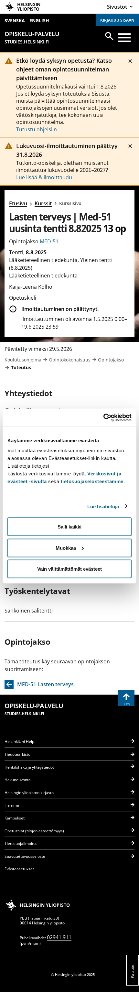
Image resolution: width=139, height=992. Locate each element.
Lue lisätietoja (103, 506)
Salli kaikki (69, 526)
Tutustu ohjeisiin (36, 129)
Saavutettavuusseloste (25, 856)
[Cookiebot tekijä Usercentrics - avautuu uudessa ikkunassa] (103, 418)
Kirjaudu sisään (117, 20)
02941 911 (59, 937)
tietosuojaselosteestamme (92, 481)
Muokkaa (66, 547)
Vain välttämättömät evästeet (69, 569)
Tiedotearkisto (17, 754)
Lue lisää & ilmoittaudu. (44, 177)
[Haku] (109, 36)
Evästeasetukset (19, 869)
